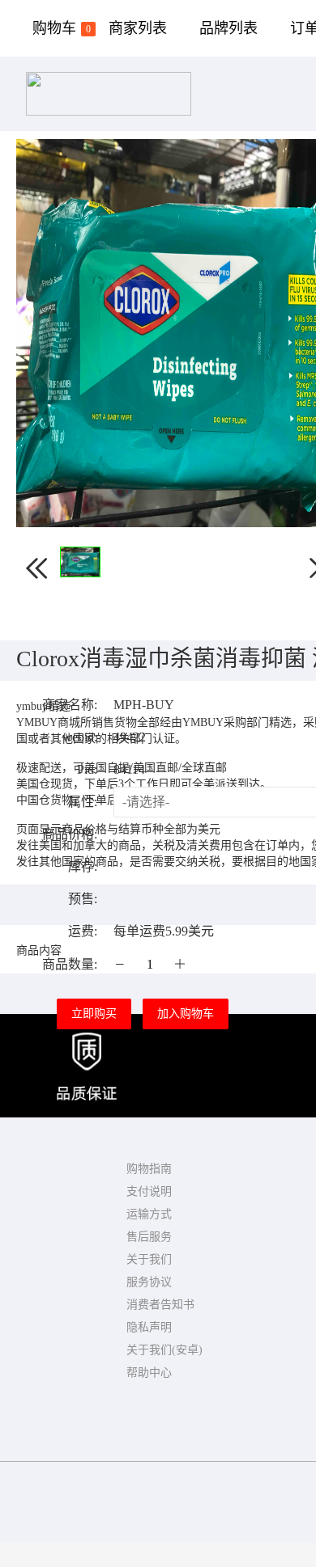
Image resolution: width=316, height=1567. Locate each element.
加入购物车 (185, 1013)
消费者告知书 (160, 1305)
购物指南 (149, 1169)
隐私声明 (149, 1327)
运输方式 (149, 1214)
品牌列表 (228, 28)
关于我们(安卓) (164, 1350)
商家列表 (138, 28)
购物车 (61, 28)
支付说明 (149, 1191)
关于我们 (149, 1259)
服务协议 (149, 1282)
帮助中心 (149, 1372)
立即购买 (94, 1013)
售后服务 (149, 1237)
